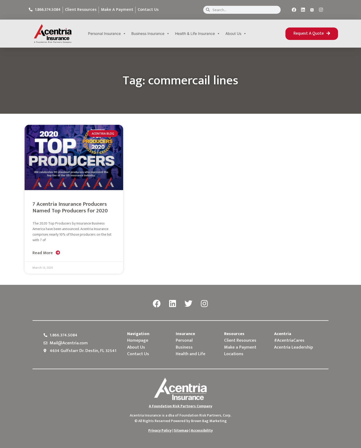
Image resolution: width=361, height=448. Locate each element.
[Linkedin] (303, 9)
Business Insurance (147, 33)
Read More (43, 253)
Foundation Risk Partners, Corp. (205, 415)
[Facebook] (294, 9)
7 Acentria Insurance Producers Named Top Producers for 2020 (70, 207)
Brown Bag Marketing (209, 421)
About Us (233, 33)
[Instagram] (321, 9)
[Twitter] (188, 304)
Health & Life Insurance (195, 33)
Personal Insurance (104, 33)
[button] (311, 34)
